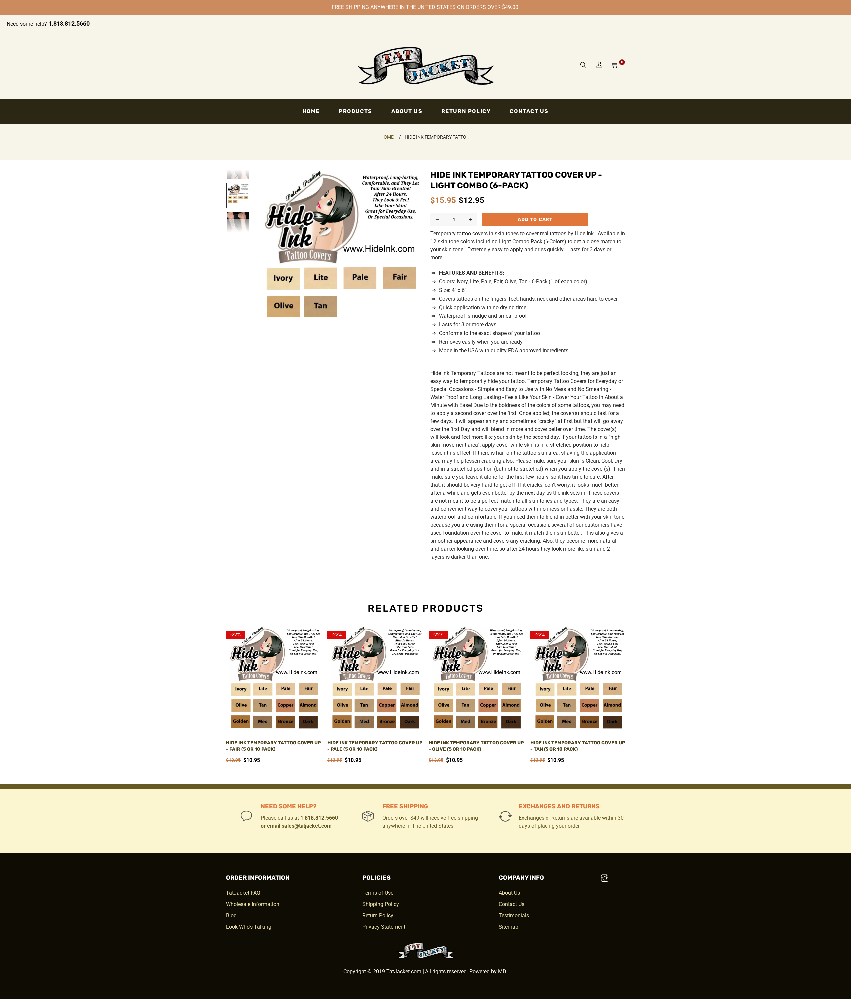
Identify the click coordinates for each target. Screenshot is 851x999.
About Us (509, 893)
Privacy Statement (383, 927)
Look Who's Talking (248, 927)
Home (387, 137)
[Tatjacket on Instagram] (604, 879)
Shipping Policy (380, 904)
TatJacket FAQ (243, 893)
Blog (231, 915)
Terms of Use (377, 893)
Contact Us (511, 904)
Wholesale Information (252, 904)
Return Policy (377, 915)
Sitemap (508, 927)
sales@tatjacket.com (307, 826)
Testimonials (514, 915)
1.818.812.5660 (69, 23)
